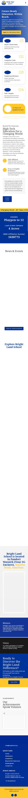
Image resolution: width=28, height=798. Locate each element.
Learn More (7, 199)
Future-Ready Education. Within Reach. (12, 14)
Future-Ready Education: (14, 375)
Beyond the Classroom (14, 526)
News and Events (17, 266)
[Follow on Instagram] (15, 795)
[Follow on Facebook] (12, 795)
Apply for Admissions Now (11, 32)
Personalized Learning (14, 451)
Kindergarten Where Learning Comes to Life (12, 286)
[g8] (14, 713)
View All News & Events (14, 328)
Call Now (14, 682)
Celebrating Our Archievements (9, 309)
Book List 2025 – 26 (10, 264)
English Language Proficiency (14, 413)
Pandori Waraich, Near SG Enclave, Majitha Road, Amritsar (14, 776)
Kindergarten (14, 488)
